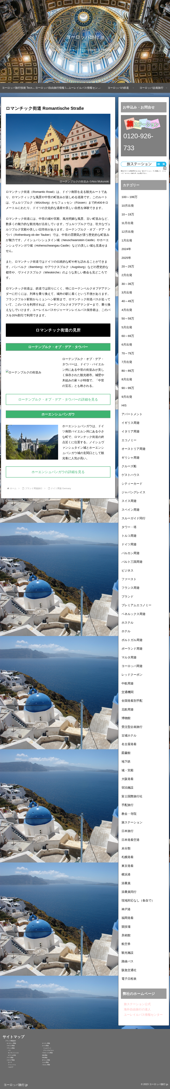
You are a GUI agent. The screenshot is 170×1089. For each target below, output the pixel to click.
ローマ (7, 1062)
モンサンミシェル (11, 1053)
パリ (7, 1050)
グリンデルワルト (46, 1050)
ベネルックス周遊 (45, 1053)
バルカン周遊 (44, 1064)
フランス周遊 (9, 1048)
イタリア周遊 (9, 1060)
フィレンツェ (9, 1064)
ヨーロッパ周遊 (9, 1043)
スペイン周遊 (44, 1043)
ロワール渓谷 (9, 1055)
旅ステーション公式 (136, 1004)
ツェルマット (44, 1048)
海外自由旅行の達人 (136, 1009)
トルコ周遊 (43, 1062)
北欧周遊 (42, 1055)
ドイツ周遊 (8, 1057)
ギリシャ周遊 (44, 1060)
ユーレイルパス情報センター (142, 1014)
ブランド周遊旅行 (9, 1041)
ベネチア (8, 1067)
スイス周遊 (43, 1045)
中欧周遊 (42, 1057)
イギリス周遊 (9, 1045)
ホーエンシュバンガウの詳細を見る (58, 472)
